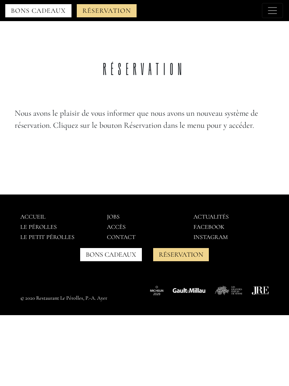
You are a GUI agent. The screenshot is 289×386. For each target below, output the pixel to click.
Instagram (210, 237)
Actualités (211, 217)
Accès (116, 227)
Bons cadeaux (38, 10)
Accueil (33, 217)
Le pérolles (38, 227)
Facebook (208, 227)
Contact (121, 237)
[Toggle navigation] (272, 10)
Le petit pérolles (47, 237)
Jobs (113, 217)
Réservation (106, 10)
